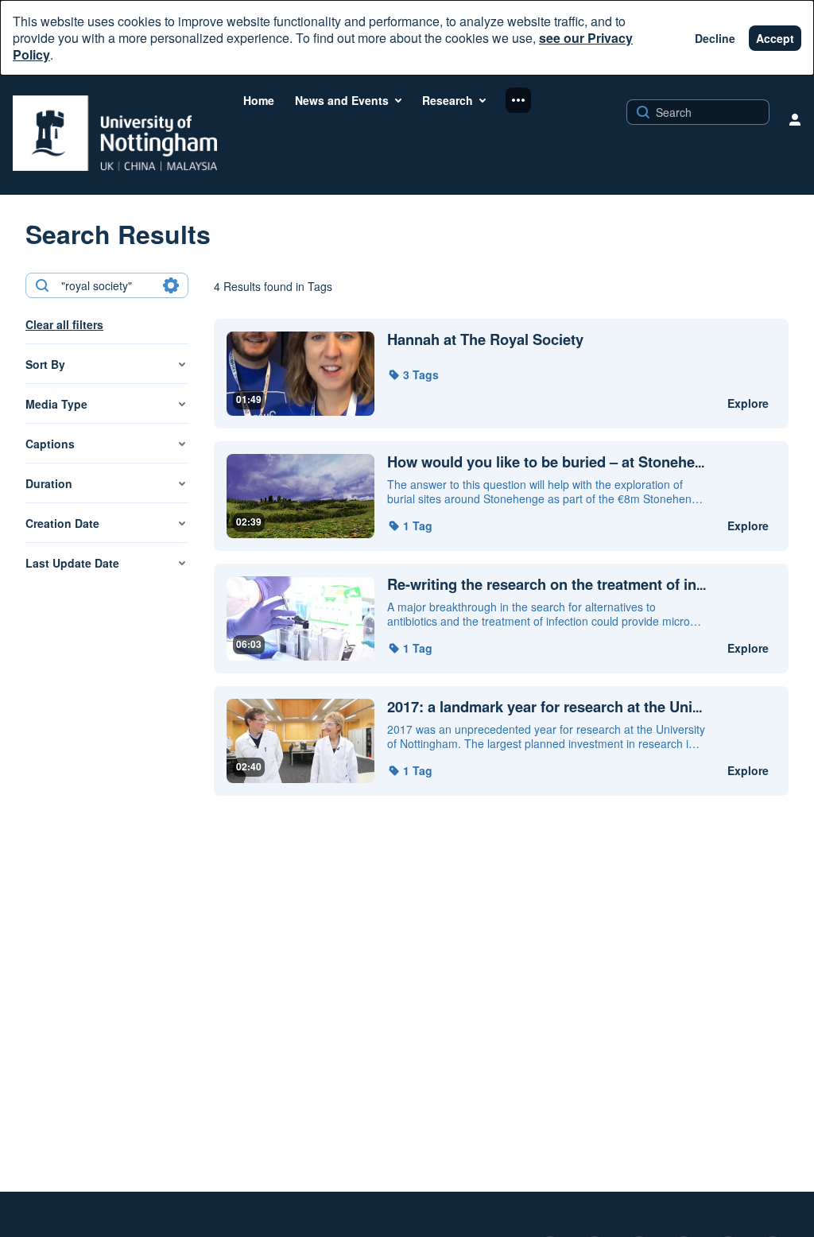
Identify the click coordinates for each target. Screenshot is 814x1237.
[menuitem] (258, 100)
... (545, 462)
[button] (413, 374)
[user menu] (795, 119)
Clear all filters (64, 324)
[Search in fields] (171, 285)
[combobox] (106, 285)
